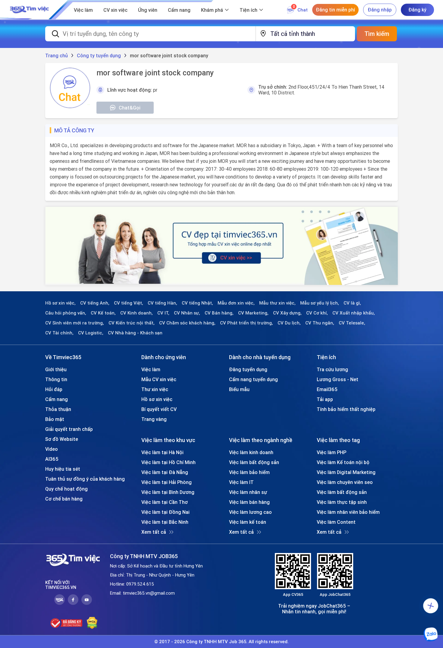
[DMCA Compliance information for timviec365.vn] (92, 623)
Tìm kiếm (376, 33)
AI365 (51, 459)
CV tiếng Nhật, (197, 303)
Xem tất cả (153, 532)
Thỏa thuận (58, 409)
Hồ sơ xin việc (156, 399)
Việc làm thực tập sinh (342, 502)
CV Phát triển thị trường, (246, 323)
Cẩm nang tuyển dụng (253, 379)
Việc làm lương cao (250, 512)
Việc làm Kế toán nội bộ (343, 462)
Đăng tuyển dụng (248, 369)
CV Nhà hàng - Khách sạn (135, 333)
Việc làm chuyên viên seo (345, 482)
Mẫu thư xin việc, (277, 303)
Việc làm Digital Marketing (346, 472)
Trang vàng (154, 419)
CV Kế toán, (103, 313)
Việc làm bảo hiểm (249, 472)
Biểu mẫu (239, 389)
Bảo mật (54, 419)
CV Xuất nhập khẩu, (353, 313)
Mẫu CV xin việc (158, 379)
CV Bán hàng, (219, 313)
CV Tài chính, (59, 333)
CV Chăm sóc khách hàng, (187, 323)
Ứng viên (147, 10)
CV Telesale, (352, 323)
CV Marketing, (253, 313)
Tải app (325, 399)
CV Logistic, (90, 333)
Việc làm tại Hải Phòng (166, 482)
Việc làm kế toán (247, 522)
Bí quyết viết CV (159, 409)
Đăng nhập (380, 10)
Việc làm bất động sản (254, 462)
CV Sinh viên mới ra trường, (74, 323)
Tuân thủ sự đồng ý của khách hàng (85, 479)
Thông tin (56, 379)
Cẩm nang (179, 10)
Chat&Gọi (129, 108)
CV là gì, (352, 303)
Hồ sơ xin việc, (60, 303)
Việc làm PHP (331, 452)
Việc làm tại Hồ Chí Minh (168, 462)
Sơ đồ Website (61, 439)
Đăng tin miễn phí (335, 10)
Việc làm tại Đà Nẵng (164, 472)
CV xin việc (115, 10)
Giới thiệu (56, 369)
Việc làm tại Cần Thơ (164, 502)
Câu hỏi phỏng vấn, (65, 313)
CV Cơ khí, (317, 313)
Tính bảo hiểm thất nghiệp (346, 409)
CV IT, (163, 313)
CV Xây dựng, (287, 313)
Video (51, 449)
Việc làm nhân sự (248, 492)
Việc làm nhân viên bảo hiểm (348, 512)
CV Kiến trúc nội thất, (131, 323)
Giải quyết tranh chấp (69, 429)
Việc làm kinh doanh (251, 452)
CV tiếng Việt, (128, 303)
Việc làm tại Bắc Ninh (164, 522)
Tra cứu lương (332, 369)
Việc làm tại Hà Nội (162, 452)
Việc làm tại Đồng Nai (165, 512)
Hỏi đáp (53, 389)
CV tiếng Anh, (94, 303)
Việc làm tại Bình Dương (167, 492)
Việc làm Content (336, 522)
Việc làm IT (241, 482)
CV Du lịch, (289, 323)
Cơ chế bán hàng (64, 498)
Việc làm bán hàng (249, 502)
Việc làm (83, 10)
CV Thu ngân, (319, 323)
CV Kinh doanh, (136, 313)
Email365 (327, 389)
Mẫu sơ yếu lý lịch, (319, 303)
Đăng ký (417, 10)
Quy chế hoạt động (66, 489)
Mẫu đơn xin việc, (236, 303)
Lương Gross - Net (337, 379)
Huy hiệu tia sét (62, 469)
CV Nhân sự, (187, 313)
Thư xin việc (154, 389)
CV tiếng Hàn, (162, 303)
